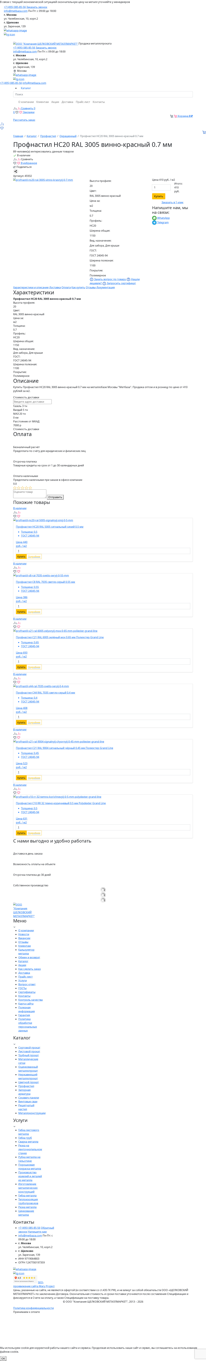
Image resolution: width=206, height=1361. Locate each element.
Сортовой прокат (29, 1047)
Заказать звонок (36, 7)
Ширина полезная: (101, 260)
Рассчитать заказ (24, 120)
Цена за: (95, 201)
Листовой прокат (29, 1051)
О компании (26, 930)
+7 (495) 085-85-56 (15, 7)
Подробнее (34, 556)
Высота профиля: (100, 181)
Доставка (55, 287)
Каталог (23, 961)
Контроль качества (30, 1000)
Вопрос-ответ (27, 984)
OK (3, 1358)
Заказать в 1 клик (172, 202)
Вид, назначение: (100, 240)
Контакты (24, 996)
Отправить (55, 497)
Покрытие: (96, 270)
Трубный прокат (28, 1055)
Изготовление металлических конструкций (27, 1187)
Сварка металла (28, 1141)
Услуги (22, 980)
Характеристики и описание (31, 287)
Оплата (66, 287)
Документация (105, 287)
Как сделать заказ (29, 969)
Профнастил (26, 1086)
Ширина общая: (100, 230)
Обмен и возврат (29, 957)
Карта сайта (25, 1003)
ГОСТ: (93, 250)
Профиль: (96, 220)
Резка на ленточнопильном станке (30, 1149)
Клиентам (24, 946)
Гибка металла (27, 1195)
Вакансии (24, 938)
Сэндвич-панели (28, 1097)
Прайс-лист (25, 976)
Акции (22, 965)
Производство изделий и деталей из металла (30, 1176)
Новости (23, 934)
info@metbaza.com (16, 11)
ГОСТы (22, 988)
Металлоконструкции (32, 1113)
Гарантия (24, 1015)
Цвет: (93, 191)
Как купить (78, 287)
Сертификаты (26, 992)
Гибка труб (25, 1138)
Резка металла (27, 1207)
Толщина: (96, 210)
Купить (158, 196)
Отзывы (91, 287)
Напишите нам (37, 1231)
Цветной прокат (28, 1082)
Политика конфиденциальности (33, 1308)
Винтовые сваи (27, 1101)
